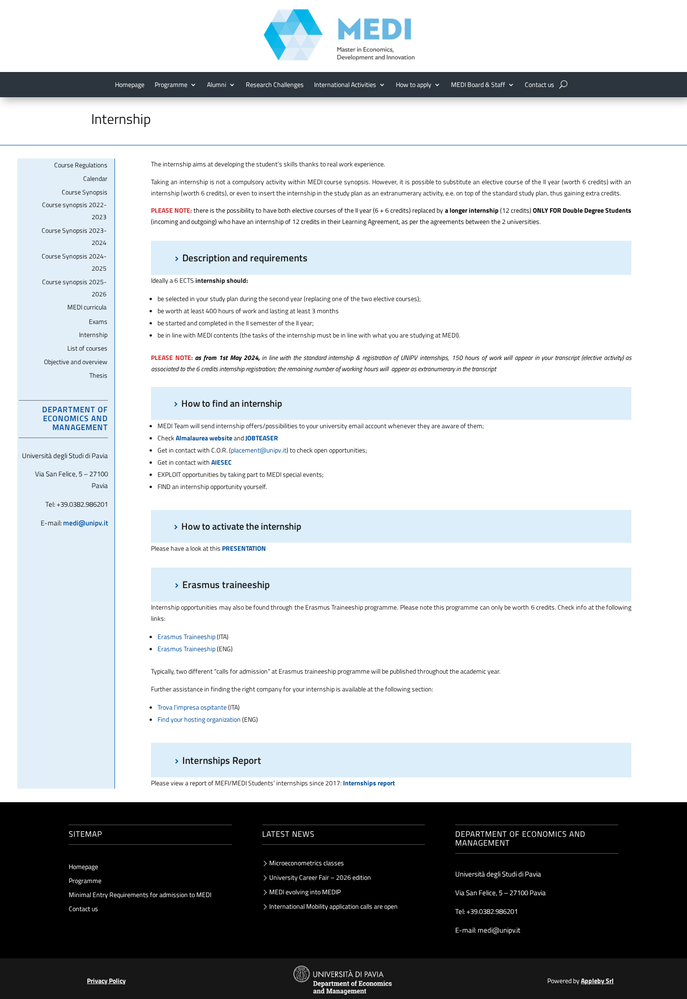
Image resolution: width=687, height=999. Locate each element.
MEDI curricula (87, 307)
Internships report (369, 783)
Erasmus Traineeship (186, 636)
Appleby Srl (597, 980)
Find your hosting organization (199, 719)
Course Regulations (80, 165)
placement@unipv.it (258, 450)
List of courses (87, 348)
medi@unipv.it (85, 522)
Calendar (95, 178)
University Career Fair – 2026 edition (320, 877)
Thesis (98, 375)
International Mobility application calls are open (333, 906)
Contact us (539, 85)
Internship (93, 334)
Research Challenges (275, 85)
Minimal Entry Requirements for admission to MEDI (140, 895)
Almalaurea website (204, 438)
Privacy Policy (106, 980)
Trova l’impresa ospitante (192, 707)
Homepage (129, 85)
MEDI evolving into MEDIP (305, 892)
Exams (98, 321)
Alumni (216, 85)
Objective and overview (75, 362)
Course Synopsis (84, 192)
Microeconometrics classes (306, 863)
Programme (85, 881)
